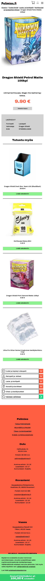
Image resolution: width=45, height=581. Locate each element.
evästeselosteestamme (17, 570)
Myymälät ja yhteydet (22, 427)
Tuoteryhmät (13, 7)
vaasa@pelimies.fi (23, 536)
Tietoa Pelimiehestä (22, 424)
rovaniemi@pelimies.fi (22, 494)
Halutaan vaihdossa (13, 397)
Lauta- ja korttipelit (26, 7)
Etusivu (4, 7)
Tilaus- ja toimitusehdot (22, 431)
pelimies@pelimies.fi (22, 458)
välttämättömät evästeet (26, 566)
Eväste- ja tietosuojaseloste (22, 435)
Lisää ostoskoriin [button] (22, 194)
